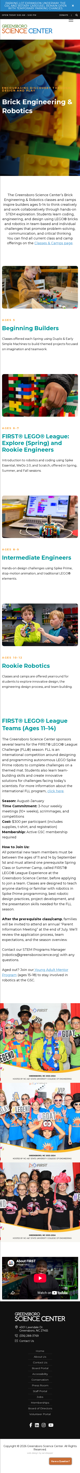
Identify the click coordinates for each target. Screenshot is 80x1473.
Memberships (40, 1402)
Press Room (40, 1385)
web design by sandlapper (40, 1453)
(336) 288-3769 (29, 1335)
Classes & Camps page (53, 243)
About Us (40, 1356)
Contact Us (26, 1341)
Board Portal (40, 1368)
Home (40, 1351)
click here (55, 791)
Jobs (40, 1397)
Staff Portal (40, 1391)
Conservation (40, 1379)
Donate (63, 15)
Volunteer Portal (40, 1414)
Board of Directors (40, 1408)
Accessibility (40, 1374)
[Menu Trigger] (71, 20)
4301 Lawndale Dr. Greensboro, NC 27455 (33, 1329)
